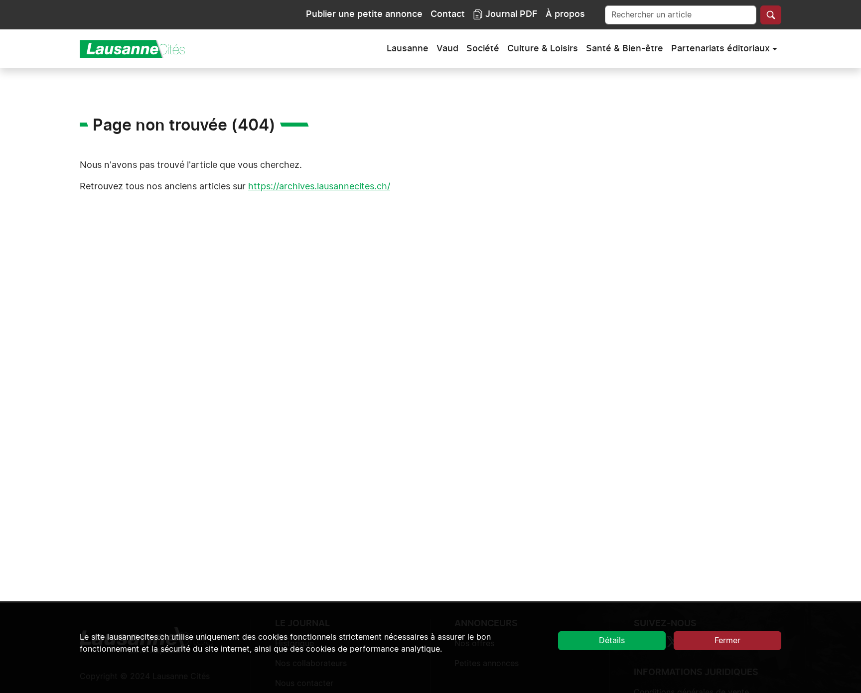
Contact (447, 14)
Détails (612, 641)
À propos (565, 14)
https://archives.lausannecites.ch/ (319, 186)
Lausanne (408, 48)
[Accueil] (136, 49)
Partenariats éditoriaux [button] (720, 48)
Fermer (727, 641)
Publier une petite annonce (364, 14)
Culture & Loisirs (542, 48)
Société (482, 48)
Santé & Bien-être (624, 48)
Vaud (447, 48)
